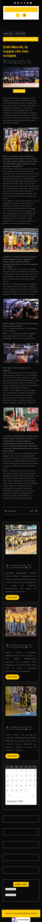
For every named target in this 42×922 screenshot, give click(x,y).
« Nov (9, 795)
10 (26, 776)
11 (30, 776)
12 (34, 776)
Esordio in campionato (20, 639)
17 (26, 781)
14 (12, 781)
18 (30, 781)
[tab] (18, 15)
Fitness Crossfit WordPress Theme (21, 913)
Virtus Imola (8, 34)
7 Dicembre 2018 (15, 565)
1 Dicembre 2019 (15, 727)
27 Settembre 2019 (16, 645)
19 (34, 781)
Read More (13, 598)
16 (21, 781)
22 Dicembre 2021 (14, 61)
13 (7, 781)
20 (7, 785)
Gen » (33, 795)
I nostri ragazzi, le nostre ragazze (18, 557)
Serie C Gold (20, 34)
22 (16, 785)
